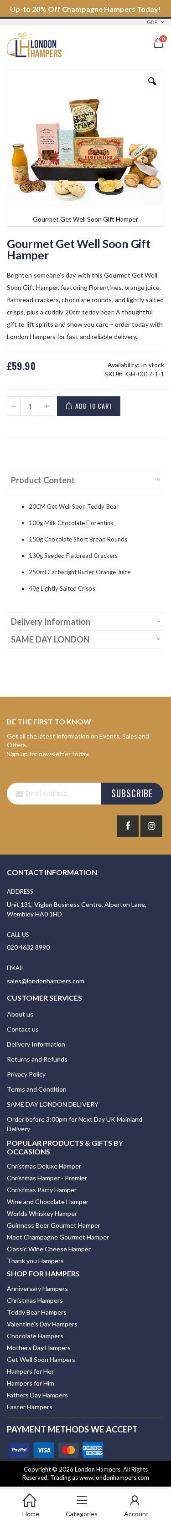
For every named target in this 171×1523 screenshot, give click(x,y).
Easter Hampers (29, 1407)
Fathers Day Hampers (37, 1395)
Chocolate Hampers (35, 1336)
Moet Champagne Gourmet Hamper (58, 1237)
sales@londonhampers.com (45, 981)
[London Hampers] (34, 41)
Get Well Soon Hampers (41, 1359)
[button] (152, 88)
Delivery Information (36, 1044)
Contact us (23, 1029)
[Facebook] (128, 826)
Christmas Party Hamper (42, 1190)
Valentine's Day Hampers (42, 1324)
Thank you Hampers (35, 1261)
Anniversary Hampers (37, 1288)
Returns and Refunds (37, 1059)
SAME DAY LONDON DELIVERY (52, 1104)
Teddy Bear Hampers (37, 1312)
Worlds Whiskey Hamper (42, 1213)
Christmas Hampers (35, 1300)
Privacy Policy (26, 1074)
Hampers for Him (30, 1383)
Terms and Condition (37, 1089)
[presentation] (85, 480)
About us (20, 1014)
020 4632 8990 (28, 947)
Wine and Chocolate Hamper (47, 1201)
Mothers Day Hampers (39, 1347)
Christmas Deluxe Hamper (44, 1166)
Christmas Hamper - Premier (47, 1178)
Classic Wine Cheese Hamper (49, 1249)
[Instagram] (151, 826)
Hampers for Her (30, 1371)
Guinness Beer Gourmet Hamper (53, 1225)
